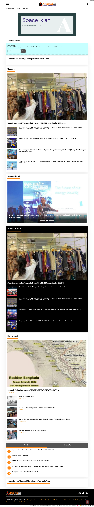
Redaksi (8, 502)
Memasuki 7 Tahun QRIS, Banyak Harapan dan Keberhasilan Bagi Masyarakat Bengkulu (50, 309)
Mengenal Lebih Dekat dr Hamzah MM (32, 430)
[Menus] (7, 4)
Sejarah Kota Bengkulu (27, 396)
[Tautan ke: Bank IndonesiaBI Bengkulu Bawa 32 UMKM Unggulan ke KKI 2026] (47, 96)
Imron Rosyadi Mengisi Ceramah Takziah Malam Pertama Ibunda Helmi (44, 419)
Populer (26, 445)
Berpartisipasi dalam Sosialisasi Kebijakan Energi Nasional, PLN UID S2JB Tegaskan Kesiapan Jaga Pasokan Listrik (52, 150)
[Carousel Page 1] (41, 220)
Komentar (67, 445)
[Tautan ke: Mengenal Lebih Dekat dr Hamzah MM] (12, 434)
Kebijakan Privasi (33, 500)
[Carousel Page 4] (50, 220)
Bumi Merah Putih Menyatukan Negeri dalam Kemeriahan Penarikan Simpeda (46, 287)
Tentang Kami (79, 500)
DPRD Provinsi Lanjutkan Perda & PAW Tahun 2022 (37, 408)
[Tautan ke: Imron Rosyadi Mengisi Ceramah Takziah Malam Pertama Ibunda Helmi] (12, 423)
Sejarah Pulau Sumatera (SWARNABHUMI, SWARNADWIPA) (33, 390)
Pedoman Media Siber (64, 500)
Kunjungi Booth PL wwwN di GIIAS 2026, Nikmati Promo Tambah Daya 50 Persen (47, 138)
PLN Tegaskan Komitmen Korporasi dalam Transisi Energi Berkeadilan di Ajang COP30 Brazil (44, 216)
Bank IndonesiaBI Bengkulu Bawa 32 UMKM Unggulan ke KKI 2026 (36, 123)
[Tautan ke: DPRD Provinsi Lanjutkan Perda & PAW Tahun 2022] (12, 411)
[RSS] (86, 493)
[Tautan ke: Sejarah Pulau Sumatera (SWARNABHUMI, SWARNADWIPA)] (47, 363)
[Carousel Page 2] (44, 220)
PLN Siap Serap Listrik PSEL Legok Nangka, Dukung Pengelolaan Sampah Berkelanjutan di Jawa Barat (51, 162)
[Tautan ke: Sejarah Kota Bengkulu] (12, 400)
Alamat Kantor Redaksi (21, 502)
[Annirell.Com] (47, 4)
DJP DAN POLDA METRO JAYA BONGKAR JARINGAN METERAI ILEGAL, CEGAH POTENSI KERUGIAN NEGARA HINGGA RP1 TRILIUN (50, 128)
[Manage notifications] (87, 502)
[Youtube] (79, 493)
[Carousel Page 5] (52, 220)
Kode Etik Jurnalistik (48, 500)
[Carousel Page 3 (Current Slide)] (47, 220)
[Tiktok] (83, 493)
